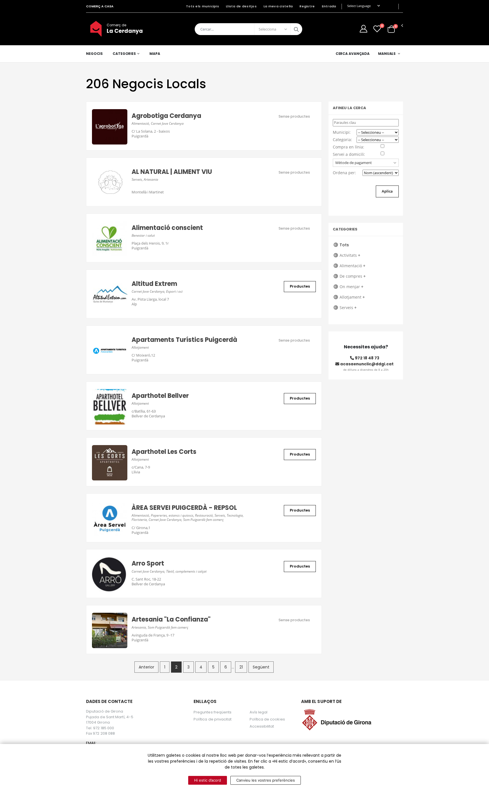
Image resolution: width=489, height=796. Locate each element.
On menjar (351, 286)
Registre (307, 6)
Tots (344, 245)
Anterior (146, 667)
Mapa (154, 53)
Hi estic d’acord (207, 780)
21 (241, 667)
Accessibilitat (262, 726)
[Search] (296, 29)
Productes (300, 286)
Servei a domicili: (349, 154)
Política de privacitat (212, 719)
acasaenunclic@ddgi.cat (366, 364)
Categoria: (342, 139)
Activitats (350, 255)
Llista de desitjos (241, 6)
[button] (391, 28)
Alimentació (352, 265)
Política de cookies (267, 719)
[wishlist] (377, 29)
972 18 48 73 (366, 358)
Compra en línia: (348, 147)
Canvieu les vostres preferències (265, 780)
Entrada (329, 6)
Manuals (387, 53)
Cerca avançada (353, 53)
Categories (124, 53)
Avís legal (259, 712)
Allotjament (352, 297)
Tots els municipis (202, 6)
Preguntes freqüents (212, 712)
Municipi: (342, 132)
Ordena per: (344, 172)
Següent (261, 667)
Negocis (94, 53)
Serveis (348, 307)
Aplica (387, 191)
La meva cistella (278, 6)
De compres (353, 276)
